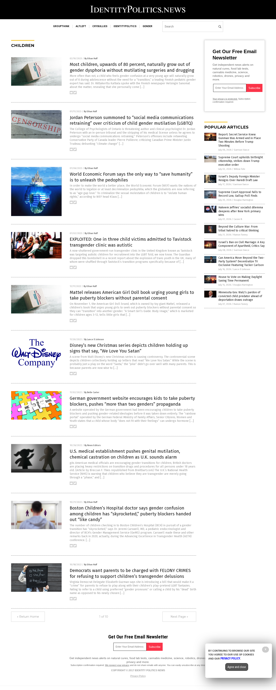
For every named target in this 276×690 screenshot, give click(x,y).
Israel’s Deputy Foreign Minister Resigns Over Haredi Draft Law (239, 178)
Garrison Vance (241, 150)
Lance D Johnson (241, 269)
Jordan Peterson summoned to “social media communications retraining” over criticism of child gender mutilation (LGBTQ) (132, 120)
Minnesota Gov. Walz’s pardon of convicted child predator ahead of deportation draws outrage (240, 296)
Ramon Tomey (240, 234)
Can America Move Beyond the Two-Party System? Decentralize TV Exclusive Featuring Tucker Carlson (241, 261)
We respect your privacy (117, 665)
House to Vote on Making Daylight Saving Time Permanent (240, 278)
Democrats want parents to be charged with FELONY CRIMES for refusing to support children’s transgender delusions (130, 573)
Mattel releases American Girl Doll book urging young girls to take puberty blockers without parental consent (132, 295)
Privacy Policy (138, 676)
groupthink (61, 26)
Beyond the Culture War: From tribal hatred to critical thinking (238, 228)
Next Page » (179, 616)
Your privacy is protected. (225, 99)
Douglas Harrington (243, 200)
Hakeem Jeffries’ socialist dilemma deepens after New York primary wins (240, 211)
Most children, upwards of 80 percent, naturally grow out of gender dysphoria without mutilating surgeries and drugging (132, 67)
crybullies (99, 26)
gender (147, 26)
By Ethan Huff (90, 58)
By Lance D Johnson (94, 339)
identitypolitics (125, 26)
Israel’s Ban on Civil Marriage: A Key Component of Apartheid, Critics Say (241, 244)
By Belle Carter (91, 392)
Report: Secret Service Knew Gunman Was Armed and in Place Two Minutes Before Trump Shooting (239, 140)
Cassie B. (238, 219)
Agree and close (237, 667)
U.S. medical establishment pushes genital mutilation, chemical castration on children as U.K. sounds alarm (125, 454)
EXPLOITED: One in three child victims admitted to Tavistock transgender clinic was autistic (130, 242)
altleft (81, 26)
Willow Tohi (239, 169)
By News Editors (92, 445)
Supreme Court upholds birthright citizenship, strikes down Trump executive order (240, 161)
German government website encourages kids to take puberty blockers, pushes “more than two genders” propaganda (132, 401)
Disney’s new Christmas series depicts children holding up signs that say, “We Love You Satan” (129, 348)
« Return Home (28, 616)
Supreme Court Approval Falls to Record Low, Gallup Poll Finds (239, 193)
